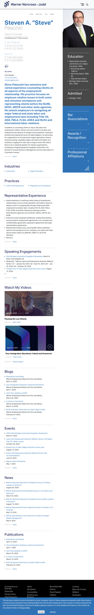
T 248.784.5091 (14, 57)
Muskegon (76, 595)
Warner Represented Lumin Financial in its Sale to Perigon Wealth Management (27, 517)
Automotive (10, 171)
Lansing (75, 586)
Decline (53, 612)
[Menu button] (82, 4)
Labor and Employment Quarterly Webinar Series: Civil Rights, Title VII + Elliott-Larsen (29, 440)
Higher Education (36, 171)
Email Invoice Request (32, 596)
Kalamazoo (54, 598)
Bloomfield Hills (56, 586)
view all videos (18, 362)
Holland (53, 595)
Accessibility (32, 592)
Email (31, 14)
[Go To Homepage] (25, 4)
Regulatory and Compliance (40, 186)
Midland (75, 592)
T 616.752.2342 (11, 78)
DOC (46, 14)
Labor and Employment (15, 186)
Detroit (8, 54)
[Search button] (87, 4)
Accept (41, 612)
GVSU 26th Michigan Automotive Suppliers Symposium (27, 433)
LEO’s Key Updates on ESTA (16, 393)
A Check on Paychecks (14, 401)
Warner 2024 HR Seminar (15, 461)
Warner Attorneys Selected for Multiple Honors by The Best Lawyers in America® (28, 484)
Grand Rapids (12, 42)
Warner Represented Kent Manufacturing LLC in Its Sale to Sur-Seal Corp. (29, 492)
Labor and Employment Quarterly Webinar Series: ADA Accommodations (26, 454)
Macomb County (79, 589)
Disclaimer (31, 589)
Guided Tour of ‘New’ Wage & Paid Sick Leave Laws (26, 269)
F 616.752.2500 (14, 48)
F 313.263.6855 (14, 60)
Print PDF (39, 14)
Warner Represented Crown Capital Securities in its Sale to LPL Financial (29, 508)
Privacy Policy (25, 608)
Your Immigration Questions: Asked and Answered (25, 385)
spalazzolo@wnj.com (16, 37)
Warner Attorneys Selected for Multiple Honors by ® (30, 500)
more (15, 156)
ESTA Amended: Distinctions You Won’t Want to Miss (25, 410)
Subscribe (9, 591)
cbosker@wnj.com (12, 80)
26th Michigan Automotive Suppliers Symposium (24, 256)
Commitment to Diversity (11, 587)
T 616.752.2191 (14, 45)
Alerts (29, 586)
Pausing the (15, 376)
